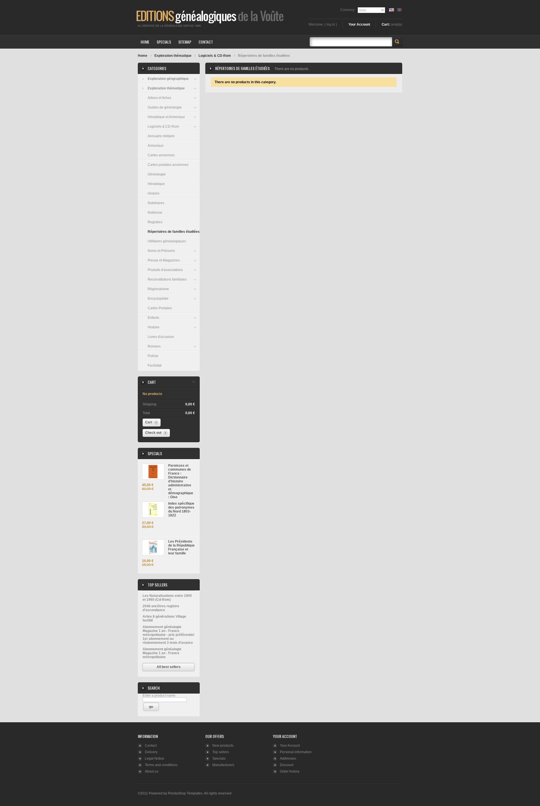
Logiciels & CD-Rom (163, 126)
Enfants (153, 318)
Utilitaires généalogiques (167, 241)
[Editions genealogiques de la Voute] (173, 17)
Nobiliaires (156, 203)
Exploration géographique (168, 79)
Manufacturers (223, 765)
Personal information (296, 752)
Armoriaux (155, 146)
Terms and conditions (161, 765)
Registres (155, 222)
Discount (286, 765)
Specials (155, 453)
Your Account (359, 24)
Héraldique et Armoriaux (166, 117)
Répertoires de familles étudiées (174, 232)
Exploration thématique (166, 88)
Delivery (151, 752)
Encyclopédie (158, 299)
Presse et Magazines (164, 260)
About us (151, 771)
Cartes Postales (160, 308)
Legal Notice (154, 758)
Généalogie (157, 174)
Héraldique (156, 184)
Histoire (153, 193)
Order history (290, 771)
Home (142, 56)
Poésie (153, 356)
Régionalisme (158, 289)
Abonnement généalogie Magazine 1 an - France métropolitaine (162, 653)
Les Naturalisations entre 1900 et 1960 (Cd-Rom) (167, 598)
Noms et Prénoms (161, 251)
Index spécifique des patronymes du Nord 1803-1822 (181, 509)
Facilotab (155, 365)
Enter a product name (159, 695)
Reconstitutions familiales (167, 279)
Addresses (288, 758)
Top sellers (157, 585)
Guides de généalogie (165, 107)
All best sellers (169, 667)
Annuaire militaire (161, 136)
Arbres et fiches (159, 98)
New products (222, 746)
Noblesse (155, 213)
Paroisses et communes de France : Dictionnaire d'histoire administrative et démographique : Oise (180, 481)
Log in (331, 24)
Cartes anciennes (161, 155)
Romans (154, 346)
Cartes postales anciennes (168, 165)
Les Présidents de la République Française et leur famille (181, 547)
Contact (151, 746)
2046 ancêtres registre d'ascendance (161, 608)
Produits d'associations (165, 270)
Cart (152, 382)
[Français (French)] (399, 10)
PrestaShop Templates (185, 793)
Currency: (347, 10)
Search (397, 41)
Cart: (386, 24)
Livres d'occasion (161, 337)
